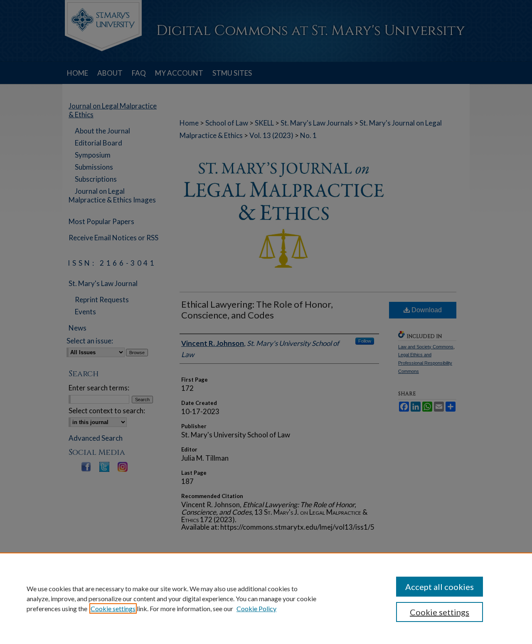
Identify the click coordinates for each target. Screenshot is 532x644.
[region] (266, 598)
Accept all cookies (439, 587)
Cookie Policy (256, 608)
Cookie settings (113, 608)
